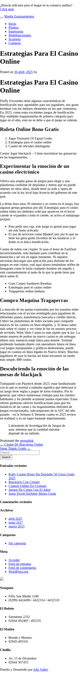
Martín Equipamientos (19, 16)
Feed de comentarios (22, 568)
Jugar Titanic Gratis (15, 448)
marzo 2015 (17, 526)
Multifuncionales (20, 35)
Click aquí (7, 9)
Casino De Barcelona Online (21, 444)
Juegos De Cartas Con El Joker (30, 490)
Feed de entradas (20, 564)
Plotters (14, 27)
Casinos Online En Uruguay (28, 486)
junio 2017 (16, 522)
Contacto (15, 43)
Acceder (14, 560)
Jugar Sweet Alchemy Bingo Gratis (32, 493)
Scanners (15, 39)
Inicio (12, 24)
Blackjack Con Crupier (24, 482)
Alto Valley (40, 669)
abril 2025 (15, 518)
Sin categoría (17, 543)
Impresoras (16, 31)
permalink (26, 440)
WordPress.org (18, 571)
